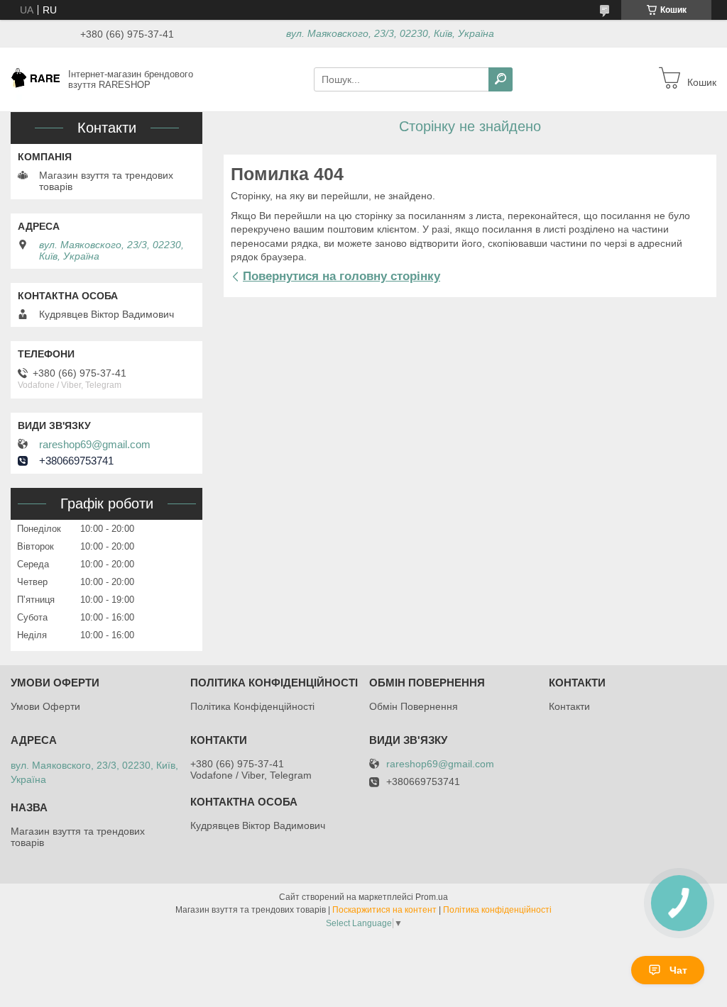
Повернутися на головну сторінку (341, 276)
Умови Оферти (45, 706)
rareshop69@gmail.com (95, 444)
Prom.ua (431, 897)
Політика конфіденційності (497, 910)
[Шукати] (500, 79)
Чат (678, 970)
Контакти (569, 706)
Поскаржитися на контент (384, 910)
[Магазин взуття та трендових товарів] (35, 78)
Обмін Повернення (413, 706)
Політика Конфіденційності (252, 706)
